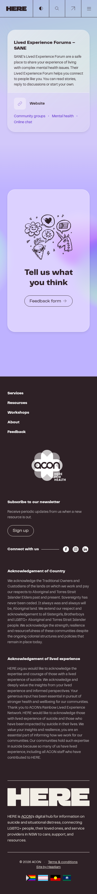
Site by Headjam (48, 867)
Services (15, 393)
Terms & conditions (63, 862)
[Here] (48, 797)
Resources (17, 403)
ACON (26, 816)
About (13, 422)
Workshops (18, 412)
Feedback (16, 432)
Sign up (21, 530)
